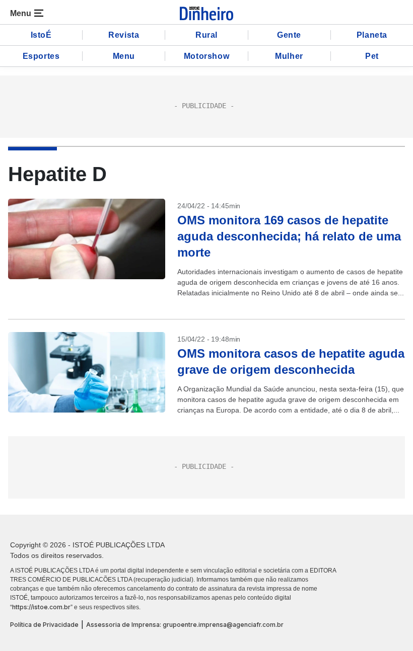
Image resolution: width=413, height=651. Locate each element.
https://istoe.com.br (41, 607)
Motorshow (206, 56)
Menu (124, 56)
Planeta (372, 35)
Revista (123, 35)
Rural (206, 35)
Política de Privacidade (44, 624)
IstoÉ (41, 35)
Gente (289, 35)
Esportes (41, 56)
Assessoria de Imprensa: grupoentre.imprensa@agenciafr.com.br (185, 624)
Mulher (289, 56)
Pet (372, 56)
